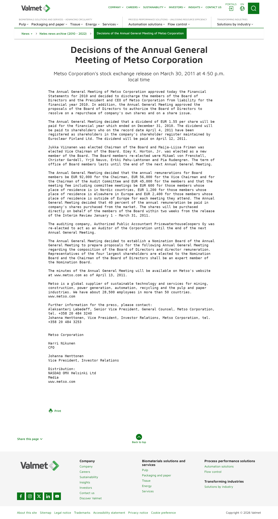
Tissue (146, 480)
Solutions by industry (218, 486)
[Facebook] (21, 496)
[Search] (253, 8)
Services (148, 491)
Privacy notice (138, 512)
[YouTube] (57, 496)
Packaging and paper (156, 475)
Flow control (212, 471)
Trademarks (82, 512)
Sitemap (45, 512)
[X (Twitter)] (39, 496)
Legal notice (62, 512)
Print (57, 411)
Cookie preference (163, 512)
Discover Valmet (91, 498)
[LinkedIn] (48, 496)
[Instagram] (30, 496)
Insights (85, 482)
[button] (27, 33)
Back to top (139, 442)
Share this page (28, 439)
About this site (27, 512)
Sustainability (89, 477)
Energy (147, 486)
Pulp (145, 470)
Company (86, 466)
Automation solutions (219, 466)
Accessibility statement (109, 512)
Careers (85, 471)
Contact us (87, 493)
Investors (86, 487)
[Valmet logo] (36, 8)
